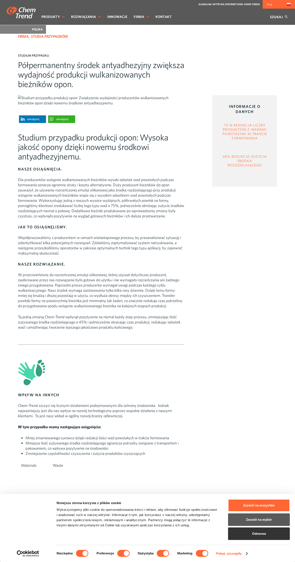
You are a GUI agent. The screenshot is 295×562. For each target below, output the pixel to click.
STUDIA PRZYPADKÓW (49, 36)
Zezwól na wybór (259, 519)
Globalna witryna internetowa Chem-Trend (229, 4)
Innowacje (117, 16)
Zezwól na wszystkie (259, 505)
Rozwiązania (83, 16)
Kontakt (163, 16)
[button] (32, 119)
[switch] (123, 553)
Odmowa (259, 533)
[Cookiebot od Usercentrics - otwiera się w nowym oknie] (28, 553)
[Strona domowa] (21, 12)
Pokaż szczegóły (229, 553)
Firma (139, 16)
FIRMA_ (24, 36)
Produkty (50, 16)
